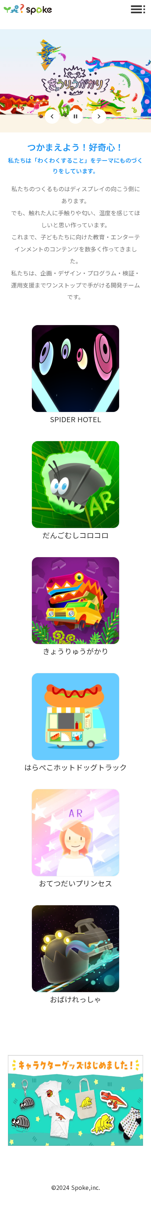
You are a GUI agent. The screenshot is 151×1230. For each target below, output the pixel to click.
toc (138, 9)
